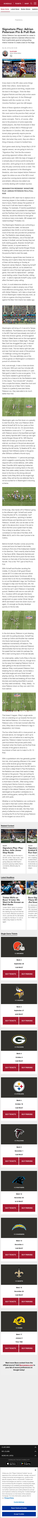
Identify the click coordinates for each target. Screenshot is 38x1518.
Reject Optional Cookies (19, 1508)
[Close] (35, 1470)
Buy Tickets (10, 974)
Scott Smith (13, 51)
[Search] (31, 3)
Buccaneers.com (26, 1365)
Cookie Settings (19, 1502)
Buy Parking (27, 974)
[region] (19, 1492)
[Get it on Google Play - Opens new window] (26, 1464)
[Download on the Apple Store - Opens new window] (11, 1464)
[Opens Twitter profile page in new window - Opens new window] (11, 56)
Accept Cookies (19, 1514)
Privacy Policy (9, 1498)
